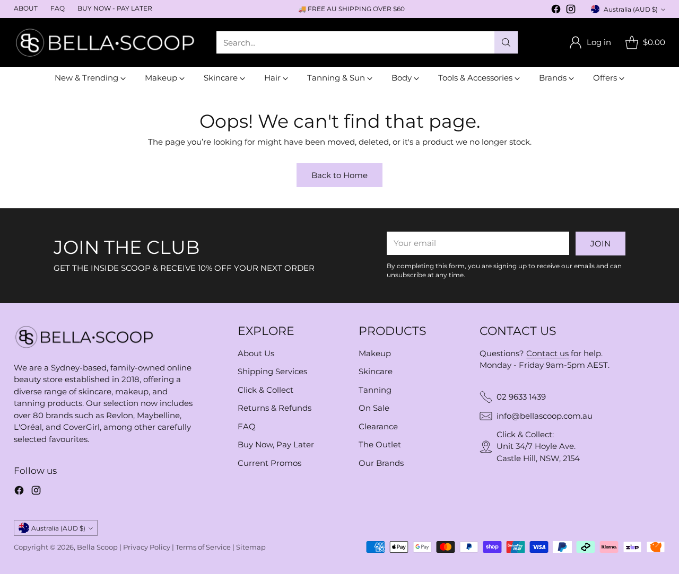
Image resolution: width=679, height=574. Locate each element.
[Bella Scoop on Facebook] (400, 395)
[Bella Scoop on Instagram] (417, 395)
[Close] (514, 182)
